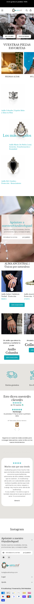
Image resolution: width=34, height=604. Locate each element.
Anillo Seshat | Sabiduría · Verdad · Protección (10, 295)
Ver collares (9, 36)
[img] (17, 403)
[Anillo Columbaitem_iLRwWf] (11, 325)
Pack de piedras (24, 36)
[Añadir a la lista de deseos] (12, 289)
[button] (30, 10)
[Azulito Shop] (17, 10)
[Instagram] (9, 557)
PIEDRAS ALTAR (12, 77)
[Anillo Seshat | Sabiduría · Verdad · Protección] (12, 281)
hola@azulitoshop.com (9, 572)
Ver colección (17, 305)
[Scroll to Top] (31, 594)
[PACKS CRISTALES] (12, 63)
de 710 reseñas (16, 405)
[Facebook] (3, 557)
